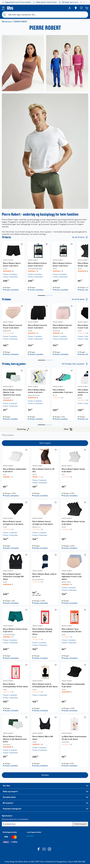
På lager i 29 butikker (11, 354)
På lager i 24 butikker (11, 603)
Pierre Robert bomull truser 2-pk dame (12, 326)
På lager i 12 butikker (61, 290)
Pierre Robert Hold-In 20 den (43, 470)
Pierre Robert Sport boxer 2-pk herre (12, 264)
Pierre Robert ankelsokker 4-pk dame (73, 685)
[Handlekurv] (86, 8)
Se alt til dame (78, 299)
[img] (13, 271)
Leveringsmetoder (34, 832)
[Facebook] (38, 849)
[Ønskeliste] (81, 8)
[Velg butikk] (76, 8)
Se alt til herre (78, 237)
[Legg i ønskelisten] (22, 244)
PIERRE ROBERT (8, 260)
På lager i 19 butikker (36, 290)
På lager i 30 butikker (70, 495)
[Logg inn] (69, 8)
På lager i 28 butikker (11, 495)
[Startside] (36, 8)
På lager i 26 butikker (11, 658)
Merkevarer (7, 21)
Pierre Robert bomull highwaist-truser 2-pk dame (72, 576)
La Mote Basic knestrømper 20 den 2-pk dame (74, 737)
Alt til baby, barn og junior (73, 364)
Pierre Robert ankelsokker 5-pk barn (63, 391)
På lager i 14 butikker (36, 354)
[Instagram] (49, 849)
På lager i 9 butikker (11, 419)
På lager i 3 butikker (61, 419)
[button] (45, 775)
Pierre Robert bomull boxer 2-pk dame (37, 326)
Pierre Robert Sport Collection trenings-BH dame (13, 576)
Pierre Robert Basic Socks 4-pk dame (73, 470)
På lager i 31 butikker (41, 495)
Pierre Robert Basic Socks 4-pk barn (36, 391)
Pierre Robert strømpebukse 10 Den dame (15, 685)
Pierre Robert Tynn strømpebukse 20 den (71, 630)
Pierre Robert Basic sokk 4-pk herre (44, 575)
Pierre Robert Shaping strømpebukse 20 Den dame (42, 631)
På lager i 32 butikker (11, 290)
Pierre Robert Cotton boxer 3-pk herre (37, 264)
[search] (4, 14)
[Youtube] (44, 849)
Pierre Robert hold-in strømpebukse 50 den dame (45, 685)
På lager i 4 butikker (36, 419)
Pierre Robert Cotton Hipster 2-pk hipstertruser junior (12, 392)
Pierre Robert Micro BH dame (42, 737)
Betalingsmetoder (10, 832)
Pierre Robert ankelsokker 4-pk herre (14, 470)
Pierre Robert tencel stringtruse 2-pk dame (13, 522)
